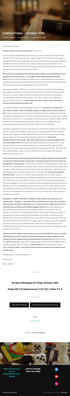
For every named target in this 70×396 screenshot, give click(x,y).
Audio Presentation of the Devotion (45, 305)
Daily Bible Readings (19, 305)
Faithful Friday (24, 37)
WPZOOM (64, 392)
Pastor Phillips (10, 37)
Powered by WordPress (10, 392)
